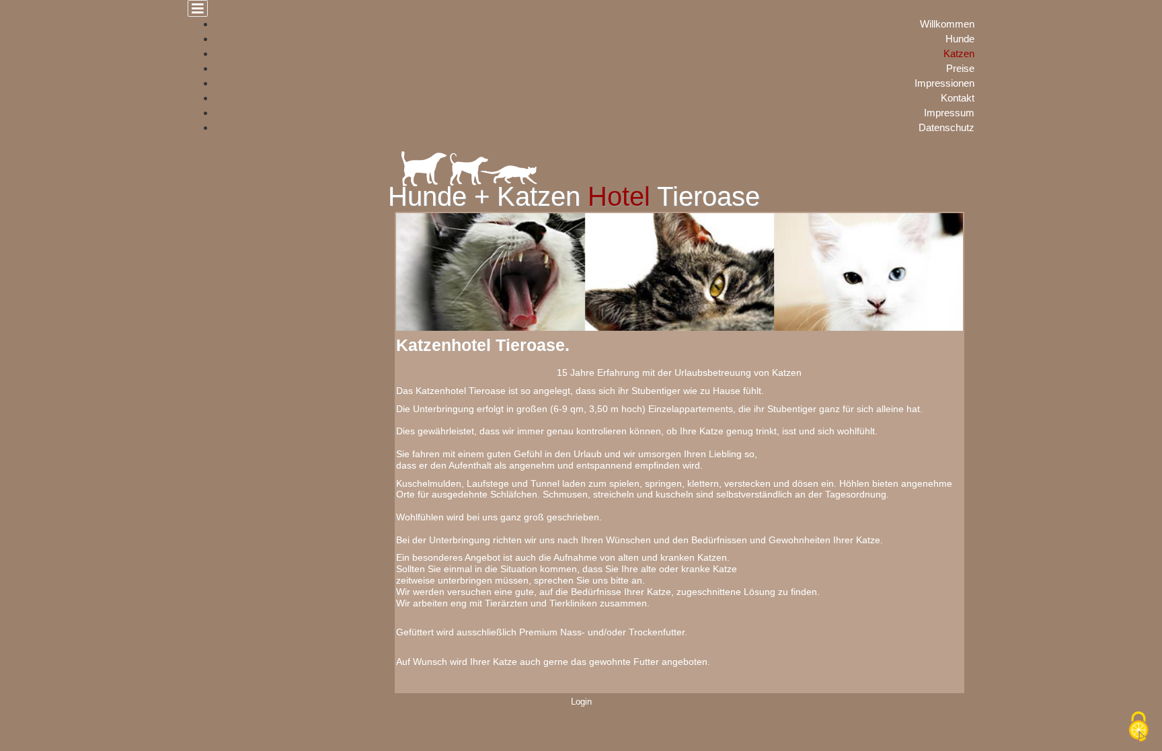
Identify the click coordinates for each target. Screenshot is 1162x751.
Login (581, 702)
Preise (960, 68)
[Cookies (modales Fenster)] (1138, 728)
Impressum (949, 112)
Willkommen (947, 24)
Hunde (959, 38)
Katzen (958, 53)
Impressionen (944, 83)
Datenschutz (946, 127)
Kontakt (957, 98)
